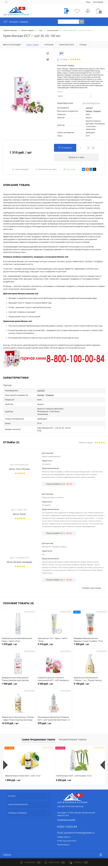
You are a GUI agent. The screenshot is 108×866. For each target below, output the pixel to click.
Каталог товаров (18, 21)
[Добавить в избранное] (47, 53)
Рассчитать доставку (47, 169)
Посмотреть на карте (66, 820)
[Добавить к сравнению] (47, 59)
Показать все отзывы (91, 588)
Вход (88, 2)
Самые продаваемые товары (38, 739)
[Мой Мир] (90, 169)
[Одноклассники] (87, 169)
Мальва (89, 111)
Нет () (69, 484)
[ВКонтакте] (83, 169)
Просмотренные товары (72, 739)
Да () (62, 484)
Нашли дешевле (22, 169)
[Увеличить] (27, 94)
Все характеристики (91, 103)
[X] (94, 169)
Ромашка (97, 111)
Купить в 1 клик (76, 157)
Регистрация (98, 2)
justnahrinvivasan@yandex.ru (79, 832)
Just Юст (89, 108)
